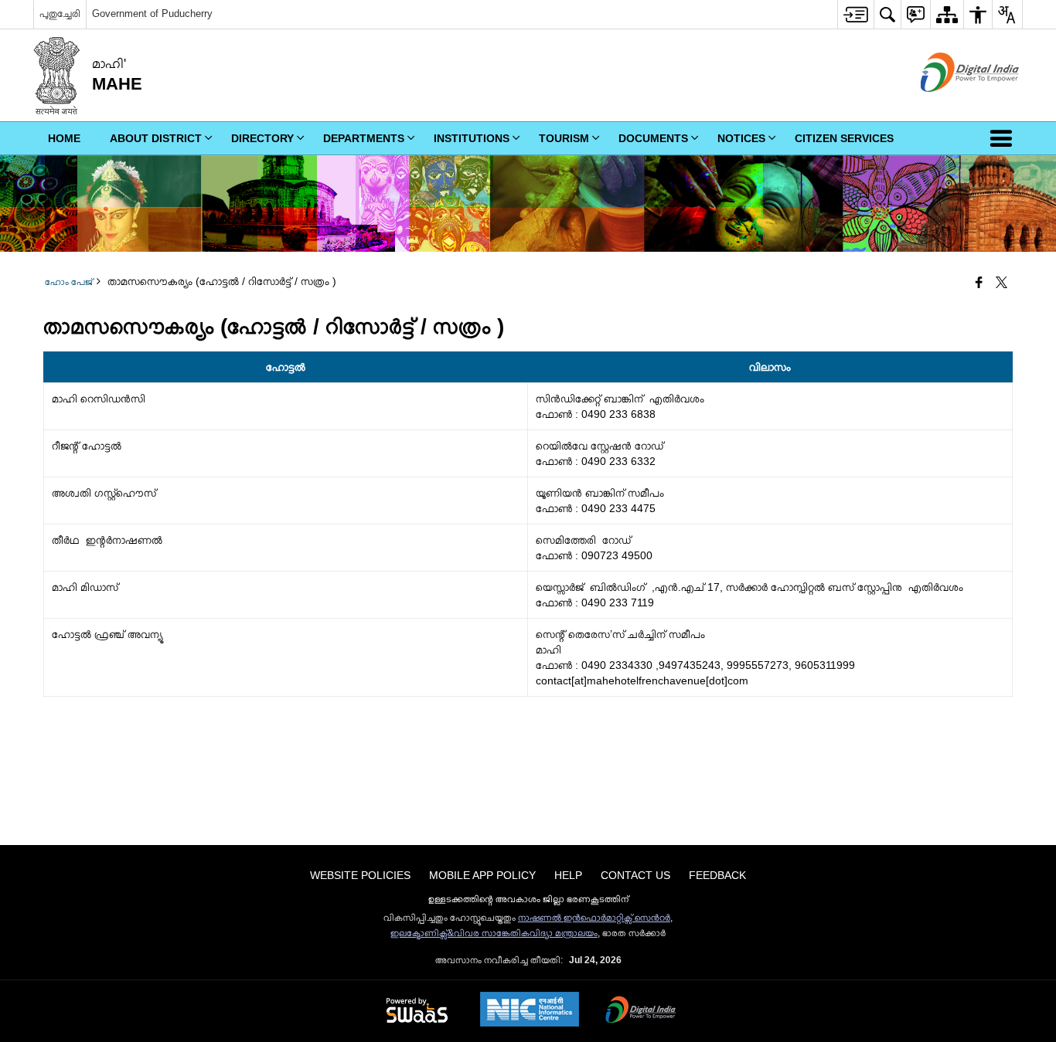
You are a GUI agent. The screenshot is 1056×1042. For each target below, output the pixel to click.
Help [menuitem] (568, 875)
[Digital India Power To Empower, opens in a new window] (641, 1011)
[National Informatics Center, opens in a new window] (529, 1010)
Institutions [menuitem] (471, 138)
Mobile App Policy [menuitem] (482, 875)
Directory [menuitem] (262, 138)
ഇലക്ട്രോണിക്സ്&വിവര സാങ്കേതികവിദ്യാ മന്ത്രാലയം (494, 933)
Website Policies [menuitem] (360, 875)
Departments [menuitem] (363, 138)
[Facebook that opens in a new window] (979, 283)
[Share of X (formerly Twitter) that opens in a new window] (1001, 283)
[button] (1004, 138)
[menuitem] (855, 14)
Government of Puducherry (152, 13)
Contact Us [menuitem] (635, 875)
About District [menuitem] (156, 138)
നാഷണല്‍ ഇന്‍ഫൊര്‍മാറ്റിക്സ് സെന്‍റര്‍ (594, 917)
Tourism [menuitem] (564, 138)
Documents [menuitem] (653, 138)
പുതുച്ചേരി (59, 13)
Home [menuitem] (64, 138)
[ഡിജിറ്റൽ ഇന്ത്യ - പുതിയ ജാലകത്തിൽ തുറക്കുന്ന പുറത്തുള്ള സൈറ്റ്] (950, 105)
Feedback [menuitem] (717, 875)
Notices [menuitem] (741, 138)
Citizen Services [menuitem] (844, 138)
